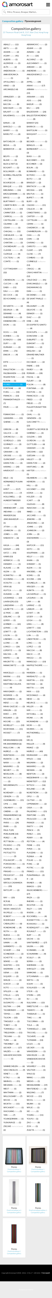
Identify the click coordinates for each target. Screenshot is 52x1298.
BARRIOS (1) (35, 126)
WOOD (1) (10, 1100)
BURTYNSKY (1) (13, 201)
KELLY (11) (35, 556)
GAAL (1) (33, 414)
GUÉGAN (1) (35, 455)
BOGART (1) (11, 167)
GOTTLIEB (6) (36, 444)
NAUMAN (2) (35, 762)
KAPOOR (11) (35, 545)
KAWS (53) (8, 556)
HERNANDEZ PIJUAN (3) (12, 483)
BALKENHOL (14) (14, 115)
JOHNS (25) (34, 526)
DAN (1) (34, 291)
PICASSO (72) (11, 845)
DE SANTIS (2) (13, 306)
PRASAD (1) (13, 871)
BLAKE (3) (10, 160)
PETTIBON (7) (13, 841)
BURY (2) (32, 201)
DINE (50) (32, 321)
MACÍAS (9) (10, 654)
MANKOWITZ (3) (13, 665)
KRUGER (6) (35, 586)
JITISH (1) (10, 526)
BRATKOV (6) (36, 186)
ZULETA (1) (36, 1130)
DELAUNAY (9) (35, 306)
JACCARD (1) (36, 515)
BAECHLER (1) (12, 108)
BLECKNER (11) (35, 160)
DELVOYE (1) (34, 309)
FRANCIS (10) (11, 395)
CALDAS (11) (36, 205)
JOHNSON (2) (35, 530)
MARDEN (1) (34, 672)
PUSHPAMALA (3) (36, 875)
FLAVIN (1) (9, 380)
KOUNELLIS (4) (36, 583)
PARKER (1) (35, 822)
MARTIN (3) (12, 680)
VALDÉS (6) (11, 1051)
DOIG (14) (10, 332)
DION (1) (9, 324)
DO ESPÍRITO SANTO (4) (36, 326)
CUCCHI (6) (10, 283)
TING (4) (34, 1017)
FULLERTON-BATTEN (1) (36, 409)
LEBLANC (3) (11, 616)
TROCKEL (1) (37, 1032)
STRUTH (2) (12, 999)
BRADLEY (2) (34, 182)
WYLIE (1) (33, 1107)
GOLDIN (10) (34, 436)
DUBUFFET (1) (35, 339)
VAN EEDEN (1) (36, 1051)
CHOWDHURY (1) (13, 246)
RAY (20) (9, 897)
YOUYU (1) (32, 1118)
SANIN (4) (10, 942)
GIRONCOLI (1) (12, 436)
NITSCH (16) (36, 785)
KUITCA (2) (12, 590)
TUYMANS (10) (35, 1040)
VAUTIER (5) (36, 1070)
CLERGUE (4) (11, 254)
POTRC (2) (35, 867)
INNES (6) (34, 511)
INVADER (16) (9, 515)
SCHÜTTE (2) (12, 957)
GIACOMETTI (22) (36, 424)
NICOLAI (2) (12, 779)
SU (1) (32, 999)
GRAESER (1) (35, 448)
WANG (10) (36, 1077)
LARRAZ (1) (34, 605)
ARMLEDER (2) (11, 96)
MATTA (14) (35, 687)
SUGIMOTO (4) (13, 1002)
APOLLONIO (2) (13, 82)
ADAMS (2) (11, 52)
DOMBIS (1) (11, 336)
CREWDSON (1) (13, 280)
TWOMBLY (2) (10, 1044)
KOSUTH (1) (11, 583)
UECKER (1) (35, 1047)
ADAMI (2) (34, 48)
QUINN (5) (10, 879)
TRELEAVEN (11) (12, 1032)
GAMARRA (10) (13, 418)
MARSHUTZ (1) (36, 676)
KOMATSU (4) (12, 575)
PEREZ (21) (34, 834)
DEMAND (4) (12, 313)
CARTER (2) (35, 216)
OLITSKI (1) (34, 800)
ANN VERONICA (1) (10, 76)
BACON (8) (11, 104)
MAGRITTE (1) (12, 661)
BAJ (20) (33, 108)
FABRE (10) (33, 365)
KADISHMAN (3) (36, 540)
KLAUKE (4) (11, 568)
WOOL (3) (36, 1100)
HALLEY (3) (34, 459)
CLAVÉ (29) (34, 250)
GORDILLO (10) (12, 440)
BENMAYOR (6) (12, 149)
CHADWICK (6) (35, 227)
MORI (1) (33, 725)
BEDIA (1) (9, 145)
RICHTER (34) (12, 905)
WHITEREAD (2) (36, 1088)
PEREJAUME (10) (10, 834)
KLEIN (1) (34, 568)
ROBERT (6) (14, 916)
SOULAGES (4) (36, 987)
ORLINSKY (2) (12, 807)
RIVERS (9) (33, 912)
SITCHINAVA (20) (38, 976)
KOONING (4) (13, 579)
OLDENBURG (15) (13, 800)
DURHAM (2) (12, 347)
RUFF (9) (33, 935)
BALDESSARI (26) (36, 111)
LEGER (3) (34, 616)
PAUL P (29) (8, 830)
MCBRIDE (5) (10, 695)
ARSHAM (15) (35, 96)
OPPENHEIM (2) (37, 804)
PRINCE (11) (35, 871)
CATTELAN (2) (37, 220)
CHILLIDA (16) (13, 239)
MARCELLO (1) (14, 672)
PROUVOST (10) (13, 875)
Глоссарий (45, 1273)
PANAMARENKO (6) (12, 815)
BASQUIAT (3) (36, 136)
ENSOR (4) (10, 354)
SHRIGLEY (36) (35, 969)
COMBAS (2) (35, 257)
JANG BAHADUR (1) (13, 521)
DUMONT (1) (35, 343)
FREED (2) (34, 399)
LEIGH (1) (34, 620)
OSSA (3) (34, 807)
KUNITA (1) (35, 590)
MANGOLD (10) (36, 661)
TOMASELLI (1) (12, 1029)
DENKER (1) (34, 313)
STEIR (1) (32, 991)
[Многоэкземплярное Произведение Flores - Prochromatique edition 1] (38, 1193)
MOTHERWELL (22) (36, 734)
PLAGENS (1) (35, 852)
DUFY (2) (9, 343)
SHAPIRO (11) (11, 965)
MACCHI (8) (34, 650)
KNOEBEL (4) (34, 571)
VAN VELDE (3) (35, 1055)
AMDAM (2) (34, 67)
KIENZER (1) (12, 564)
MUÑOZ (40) (35, 751)
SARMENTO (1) (12, 946)
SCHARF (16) (11, 950)
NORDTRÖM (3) (37, 792)
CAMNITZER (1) (12, 212)
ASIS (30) (34, 100)
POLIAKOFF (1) (12, 860)
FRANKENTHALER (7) (14, 401)
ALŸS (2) (10, 67)
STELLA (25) (11, 995)
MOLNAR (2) (10, 717)
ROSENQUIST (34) (38, 927)
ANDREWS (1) (36, 70)
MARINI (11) (11, 676)
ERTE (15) (12, 364)
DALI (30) (10, 291)
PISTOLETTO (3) (9, 854)
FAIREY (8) (34, 369)
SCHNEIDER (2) (13, 954)
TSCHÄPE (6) (35, 1036)
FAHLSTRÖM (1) (13, 369)
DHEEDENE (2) (12, 317)
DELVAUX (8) (10, 309)
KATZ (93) (9, 553)
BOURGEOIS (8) (13, 182)
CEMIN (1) (35, 224)
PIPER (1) (33, 849)
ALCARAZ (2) (34, 59)
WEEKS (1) (33, 1081)
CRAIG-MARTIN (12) (37, 274)
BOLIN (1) (32, 167)
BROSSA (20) (34, 190)
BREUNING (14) (12, 190)
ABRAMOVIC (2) (37, 44)
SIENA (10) (10, 972)
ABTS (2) (10, 48)
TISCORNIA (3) (35, 1021)
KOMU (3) (33, 575)
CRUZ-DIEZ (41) (36, 280)
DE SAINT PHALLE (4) (36, 300)
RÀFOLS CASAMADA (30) (12, 884)
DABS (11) (9, 287)
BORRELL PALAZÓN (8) (12, 177)
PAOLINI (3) (11, 819)
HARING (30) (11, 467)
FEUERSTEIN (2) (13, 377)
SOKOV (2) (11, 984)
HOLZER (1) (34, 496)
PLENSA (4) (34, 856)
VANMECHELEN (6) (14, 1066)
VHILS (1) (31, 1073)
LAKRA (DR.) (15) (10, 601)
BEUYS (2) (10, 156)
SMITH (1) (33, 980)
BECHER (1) (37, 141)
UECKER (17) (12, 1047)
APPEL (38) (34, 82)
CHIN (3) (33, 239)
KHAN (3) (33, 560)
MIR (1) (34, 710)
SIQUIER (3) (10, 976)
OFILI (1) (33, 796)
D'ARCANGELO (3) (37, 283)
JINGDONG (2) (35, 523)
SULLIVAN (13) (36, 1002)
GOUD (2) (10, 448)
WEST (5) (9, 1088)
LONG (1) (34, 643)
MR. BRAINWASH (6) (12, 744)
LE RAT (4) (33, 613)
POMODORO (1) (14, 864)
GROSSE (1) (12, 455)
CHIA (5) (33, 235)
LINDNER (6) (11, 639)
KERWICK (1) (11, 560)
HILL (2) (32, 485)
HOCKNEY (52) (36, 489)
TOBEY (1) (10, 1025)
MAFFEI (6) (11, 658)
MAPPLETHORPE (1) (37, 667)
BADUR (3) (34, 104)
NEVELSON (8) (12, 774)
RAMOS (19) (34, 886)
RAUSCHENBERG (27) (37, 892)
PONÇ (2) (33, 864)
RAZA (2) (33, 897)
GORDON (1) (36, 440)
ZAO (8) (33, 1122)
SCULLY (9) (33, 957)
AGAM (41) (11, 55)
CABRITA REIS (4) (13, 205)
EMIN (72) (10, 351)
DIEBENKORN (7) (14, 321)
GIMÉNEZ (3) (35, 433)
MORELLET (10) (13, 725)
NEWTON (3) (35, 774)
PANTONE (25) (36, 815)
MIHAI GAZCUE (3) (14, 706)
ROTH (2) (10, 931)
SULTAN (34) (11, 1006)
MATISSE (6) (34, 684)
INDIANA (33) (12, 511)
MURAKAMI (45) (37, 755)
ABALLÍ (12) (11, 44)
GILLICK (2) (10, 433)
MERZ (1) (33, 699)
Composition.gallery (12, 21)
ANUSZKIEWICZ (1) (37, 76)
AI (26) (33, 55)
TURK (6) (9, 1040)
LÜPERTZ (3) (12, 650)
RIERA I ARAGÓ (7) (12, 909)
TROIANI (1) (11, 1036)
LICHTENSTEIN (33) (37, 631)
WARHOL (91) (11, 1081)
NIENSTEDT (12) (36, 781)
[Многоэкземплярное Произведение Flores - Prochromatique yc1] (14, 1193)
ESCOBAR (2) (36, 362)
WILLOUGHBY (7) (12, 1096)
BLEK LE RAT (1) (10, 164)
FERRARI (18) (35, 373)
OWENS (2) (10, 811)
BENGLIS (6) (34, 145)
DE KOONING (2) (14, 298)
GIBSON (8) (10, 429)
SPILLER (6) (10, 991)
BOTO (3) (34, 179)
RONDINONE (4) (12, 927)
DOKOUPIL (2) (37, 332)
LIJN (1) (33, 635)
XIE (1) (33, 1111)
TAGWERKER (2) (13, 1010)
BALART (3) (11, 111)
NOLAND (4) (36, 789)
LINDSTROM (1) (36, 639)
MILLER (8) (34, 706)
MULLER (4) (36, 744)
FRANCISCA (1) (35, 395)
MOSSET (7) (11, 732)
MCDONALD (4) (36, 695)
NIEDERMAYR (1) (37, 777)
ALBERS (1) (10, 59)
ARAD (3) (9, 85)
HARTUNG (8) (35, 467)
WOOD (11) (34, 1096)
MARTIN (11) (35, 680)
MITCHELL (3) (35, 714)
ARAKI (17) (36, 85)
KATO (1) (33, 549)
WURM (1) (33, 1103)
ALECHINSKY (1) (37, 63)
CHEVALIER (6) (12, 235)
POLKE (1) (34, 860)
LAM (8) (33, 601)
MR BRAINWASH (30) (12, 740)
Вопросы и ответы (26, 1290)
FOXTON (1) (34, 392)
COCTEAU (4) (11, 257)
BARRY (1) (10, 130)
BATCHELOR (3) (12, 141)
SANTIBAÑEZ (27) (37, 942)
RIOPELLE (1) (13, 912)
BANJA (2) (9, 123)
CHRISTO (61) (37, 246)
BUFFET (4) (35, 197)
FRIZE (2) (10, 407)
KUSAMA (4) (11, 594)
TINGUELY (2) (11, 1021)
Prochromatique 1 (37, 1169)
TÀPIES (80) (11, 1014)
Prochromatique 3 (14, 1169)
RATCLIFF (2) (11, 890)
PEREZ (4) (9, 837)
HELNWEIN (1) (37, 478)
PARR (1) (10, 826)
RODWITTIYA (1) (37, 920)
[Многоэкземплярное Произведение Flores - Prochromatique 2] (14, 1234)
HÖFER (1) (34, 493)
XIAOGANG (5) (12, 1111)
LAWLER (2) (34, 609)
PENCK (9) (33, 830)
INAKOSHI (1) (35, 508)
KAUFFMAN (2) (35, 553)
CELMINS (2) (10, 224)
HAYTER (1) (36, 472)
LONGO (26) (11, 646)
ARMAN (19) (37, 91)
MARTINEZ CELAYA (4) (12, 686)
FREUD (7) (34, 403)
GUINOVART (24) (13, 459)
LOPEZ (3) (34, 646)
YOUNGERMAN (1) (13, 1118)
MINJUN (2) (10, 710)
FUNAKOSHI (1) (13, 414)
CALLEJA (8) (34, 209)
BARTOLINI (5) (37, 130)
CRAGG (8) (33, 268)
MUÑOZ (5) (10, 751)
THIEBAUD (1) (36, 1014)
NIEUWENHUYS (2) (14, 787)
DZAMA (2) (34, 347)
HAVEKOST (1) (13, 470)
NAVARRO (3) (36, 766)
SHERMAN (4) (11, 969)
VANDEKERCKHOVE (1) (36, 1061)
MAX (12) (33, 691)
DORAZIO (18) (12, 339)
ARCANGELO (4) (10, 89)
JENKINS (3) (34, 519)
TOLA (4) (33, 1025)
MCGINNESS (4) (12, 699)
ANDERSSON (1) (14, 70)
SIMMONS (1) (35, 972)
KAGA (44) (11, 545)
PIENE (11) (33, 845)
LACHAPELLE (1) (36, 594)
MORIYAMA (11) (13, 729)
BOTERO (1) (36, 175)
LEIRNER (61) (12, 624)
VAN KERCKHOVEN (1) (12, 1057)
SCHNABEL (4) (35, 950)
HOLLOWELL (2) (12, 496)
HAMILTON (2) (36, 463)
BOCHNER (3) (34, 164)
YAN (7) (9, 1115)
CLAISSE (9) (12, 250)
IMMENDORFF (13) (13, 508)
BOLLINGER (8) (12, 171)
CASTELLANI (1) (13, 220)
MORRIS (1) (35, 729)
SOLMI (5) (35, 984)
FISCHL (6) (33, 377)
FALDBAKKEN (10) (14, 373)
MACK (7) (33, 654)
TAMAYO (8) (35, 1010)
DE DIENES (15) (36, 295)
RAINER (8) (34, 882)
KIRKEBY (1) (34, 564)
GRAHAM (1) (10, 451)
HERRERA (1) (36, 481)
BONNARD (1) (35, 171)
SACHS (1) (33, 939)
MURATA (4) (10, 759)
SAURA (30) (35, 946)
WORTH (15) (11, 1103)
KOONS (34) (34, 579)
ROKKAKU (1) (35, 924)
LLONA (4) (10, 643)
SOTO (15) (13, 987)
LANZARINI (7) (13, 605)
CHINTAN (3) (13, 242)
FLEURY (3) (34, 380)
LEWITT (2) (9, 631)
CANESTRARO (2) (36, 212)
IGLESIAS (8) (35, 504)
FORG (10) (11, 392)
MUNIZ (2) (33, 747)
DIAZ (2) (33, 317)
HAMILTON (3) (12, 463)
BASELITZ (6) (11, 134)
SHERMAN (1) (35, 965)
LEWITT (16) (34, 628)
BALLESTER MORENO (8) (36, 117)
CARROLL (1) (13, 216)
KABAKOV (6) (11, 538)
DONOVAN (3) (35, 336)
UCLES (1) (33, 1044)
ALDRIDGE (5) (11, 63)
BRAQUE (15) (12, 186)
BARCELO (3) (12, 126)
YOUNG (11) (35, 1115)
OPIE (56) (10, 804)
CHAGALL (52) (12, 231)
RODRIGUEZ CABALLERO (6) (12, 922)
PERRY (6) (34, 837)
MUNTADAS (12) (14, 755)
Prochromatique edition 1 (38, 1210)
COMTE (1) (11, 261)
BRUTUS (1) (35, 194)
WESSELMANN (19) (37, 1085)
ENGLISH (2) (34, 351)
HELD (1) (8, 478)
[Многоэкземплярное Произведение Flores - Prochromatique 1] (38, 1152)
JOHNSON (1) (12, 530)
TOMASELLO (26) (36, 1029)
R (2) (30, 879)
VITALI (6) (11, 1077)
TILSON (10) (10, 1017)
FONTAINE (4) (12, 388)
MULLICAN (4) (11, 747)
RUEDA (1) (11, 935)
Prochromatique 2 (14, 1251)
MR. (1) (30, 740)
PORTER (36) (11, 867)
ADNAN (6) (33, 52)
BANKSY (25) (32, 123)
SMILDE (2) (12, 980)
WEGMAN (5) (12, 1085)
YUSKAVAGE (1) (12, 1122)
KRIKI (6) (7, 586)
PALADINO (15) (37, 811)
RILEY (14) (34, 909)
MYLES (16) (34, 759)
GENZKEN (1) (34, 418)
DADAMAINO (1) (34, 287)
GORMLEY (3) (12, 444)
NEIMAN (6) (34, 770)
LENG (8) (35, 624)
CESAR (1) (11, 227)
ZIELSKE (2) (13, 1128)
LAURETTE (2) (13, 609)
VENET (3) (10, 1073)
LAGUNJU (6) (35, 598)
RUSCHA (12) (12, 939)
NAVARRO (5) (11, 766)
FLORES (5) (12, 384)
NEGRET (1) (11, 770)
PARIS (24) (11, 822)
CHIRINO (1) (35, 242)
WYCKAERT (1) (13, 1107)
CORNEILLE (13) (36, 263)
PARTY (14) (35, 826)
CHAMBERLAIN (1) (37, 231)
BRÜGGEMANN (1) (14, 194)
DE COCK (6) (10, 295)
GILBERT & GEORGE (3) (37, 429)
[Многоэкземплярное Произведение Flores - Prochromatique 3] (14, 1152)
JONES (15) (10, 534)
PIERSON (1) (10, 849)
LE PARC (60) (11, 613)
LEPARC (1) (10, 628)
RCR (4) (6, 901)
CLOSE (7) (34, 254)
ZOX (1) (32, 1126)
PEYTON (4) (36, 841)
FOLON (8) (36, 384)
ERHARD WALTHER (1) (35, 356)
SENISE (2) (10, 961)
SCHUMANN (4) (36, 954)
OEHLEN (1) (11, 796)
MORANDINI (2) (37, 721)
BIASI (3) (33, 156)
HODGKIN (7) (12, 493)
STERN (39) (33, 995)
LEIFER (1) (9, 620)
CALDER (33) (13, 209)
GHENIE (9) (11, 422)
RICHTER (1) (35, 905)
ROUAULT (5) (36, 931)
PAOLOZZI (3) (36, 819)
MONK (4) (35, 717)
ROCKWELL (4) (37, 916)
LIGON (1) (10, 635)
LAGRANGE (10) (12, 598)
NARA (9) (11, 762)
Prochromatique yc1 (14, 1210)
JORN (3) (33, 534)
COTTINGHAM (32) (13, 270)
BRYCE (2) (11, 197)
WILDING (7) (35, 1092)
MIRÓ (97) (9, 714)
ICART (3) (33, 500)
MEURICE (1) (37, 702)
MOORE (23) (11, 721)
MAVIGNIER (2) (12, 691)
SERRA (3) (34, 961)
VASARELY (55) (36, 1066)
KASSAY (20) (11, 549)
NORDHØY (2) (12, 792)
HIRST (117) (11, 489)
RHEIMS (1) (34, 901)
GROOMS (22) (35, 451)
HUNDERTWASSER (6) (12, 502)
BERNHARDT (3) (36, 151)
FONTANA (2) (35, 388)
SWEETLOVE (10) (37, 1006)
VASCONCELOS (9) (14, 1070)
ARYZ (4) (7, 100)
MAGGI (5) (34, 658)
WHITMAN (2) (12, 1092)
